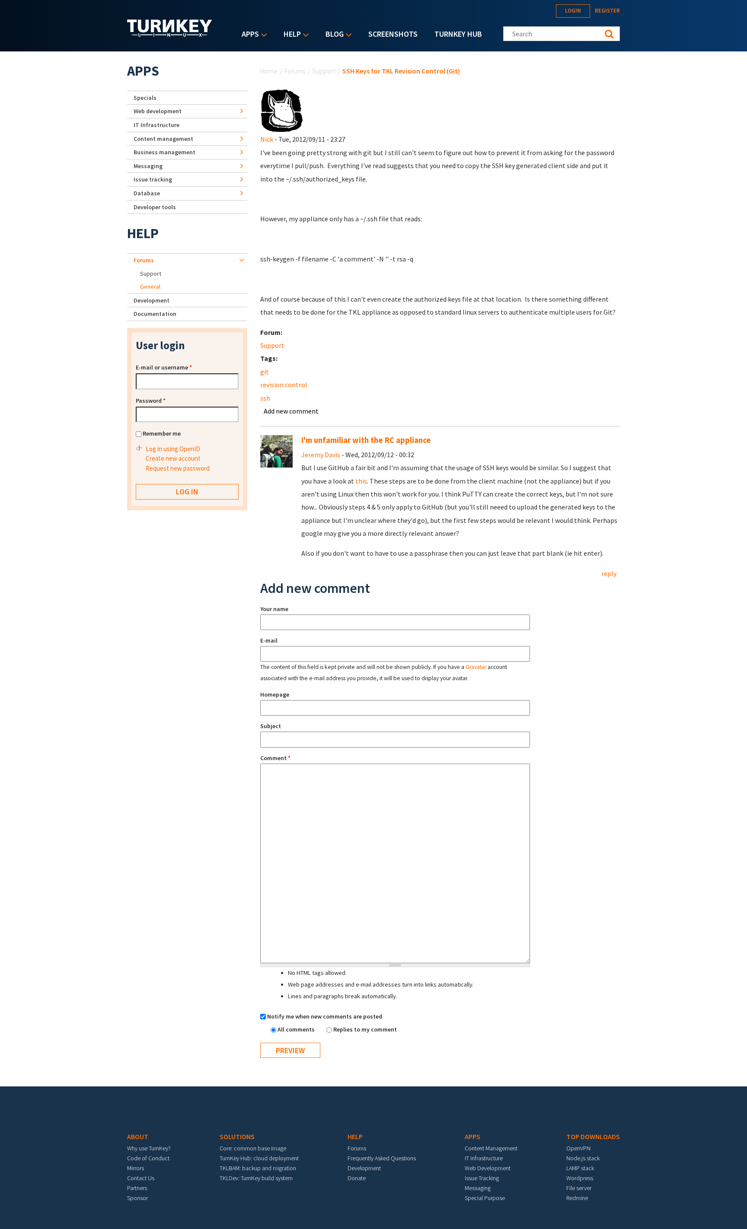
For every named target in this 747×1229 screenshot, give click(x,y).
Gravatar (476, 667)
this (361, 481)
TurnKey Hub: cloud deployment (259, 1158)
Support (323, 71)
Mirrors (135, 1168)
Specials (145, 98)
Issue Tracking (482, 1178)
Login (573, 10)
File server (578, 1188)
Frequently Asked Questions (382, 1158)
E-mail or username (164, 367)
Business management (164, 152)
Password (151, 400)
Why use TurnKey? (149, 1148)
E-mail (269, 640)
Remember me (162, 433)
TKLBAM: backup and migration (258, 1168)
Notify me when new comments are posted (324, 1016)
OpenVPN (578, 1148)
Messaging (148, 166)
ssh (265, 398)
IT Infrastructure (156, 125)
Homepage (274, 694)
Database (147, 193)
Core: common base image (253, 1148)
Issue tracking (153, 179)
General (150, 286)
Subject (270, 726)
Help (290, 35)
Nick (266, 139)
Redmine (577, 1198)
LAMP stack (580, 1168)
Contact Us (140, 1178)
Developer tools (155, 207)
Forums (294, 71)
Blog (332, 35)
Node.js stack (583, 1158)
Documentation (155, 314)
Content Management (491, 1148)
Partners (137, 1188)
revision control (283, 384)
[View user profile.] (281, 110)
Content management (163, 139)
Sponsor (137, 1198)
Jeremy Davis (320, 454)
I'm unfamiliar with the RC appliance (366, 440)
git (264, 371)
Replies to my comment (365, 1029)
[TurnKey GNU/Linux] (169, 34)
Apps (248, 35)
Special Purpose (485, 1198)
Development (151, 300)
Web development (158, 111)
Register (607, 10)
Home (269, 71)
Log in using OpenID (173, 449)
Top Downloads (593, 1136)
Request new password (178, 468)
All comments (297, 1029)
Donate (357, 1178)
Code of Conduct (148, 1158)
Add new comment (291, 411)
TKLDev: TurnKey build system (256, 1178)
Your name (274, 608)
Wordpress (579, 1178)
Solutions (237, 1136)
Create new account (173, 458)
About (137, 1136)
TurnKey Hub (458, 34)
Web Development (488, 1168)
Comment (275, 758)
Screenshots (393, 34)
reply (608, 573)
